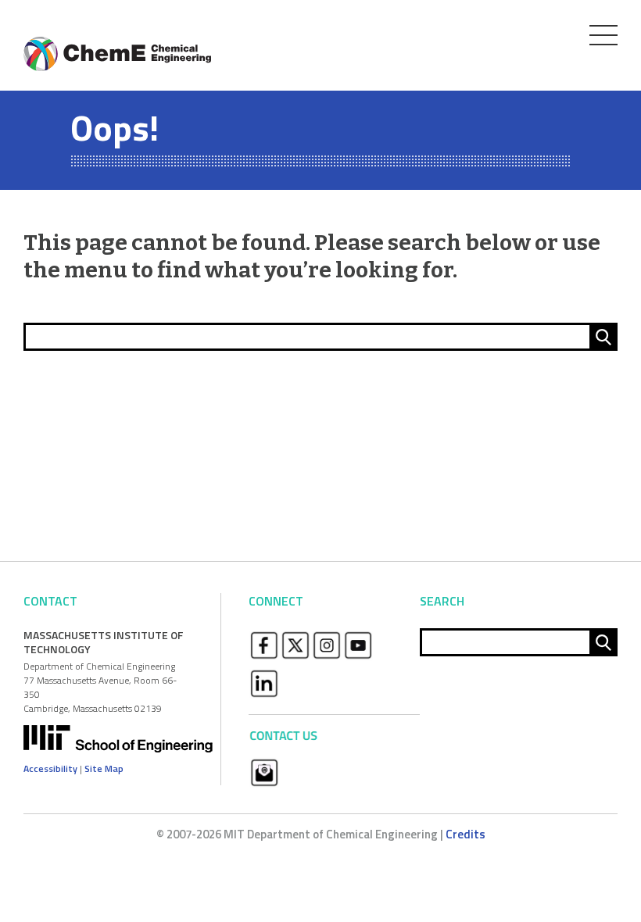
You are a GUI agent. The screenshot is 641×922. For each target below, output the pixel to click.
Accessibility (50, 768)
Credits (465, 834)
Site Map (104, 768)
